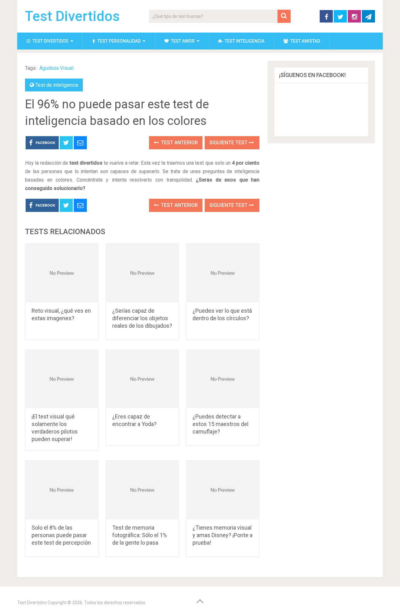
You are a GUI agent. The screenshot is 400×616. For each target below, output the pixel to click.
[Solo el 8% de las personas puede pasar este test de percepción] (61, 489)
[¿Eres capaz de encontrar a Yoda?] (142, 378)
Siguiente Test (229, 143)
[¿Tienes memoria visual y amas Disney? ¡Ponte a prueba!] (222, 489)
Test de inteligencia (56, 85)
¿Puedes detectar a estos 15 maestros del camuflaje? (220, 424)
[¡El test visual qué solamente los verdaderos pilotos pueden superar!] (61, 378)
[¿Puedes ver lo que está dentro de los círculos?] (222, 272)
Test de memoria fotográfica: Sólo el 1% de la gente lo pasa (139, 535)
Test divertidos (50, 41)
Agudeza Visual (56, 68)
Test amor (182, 41)
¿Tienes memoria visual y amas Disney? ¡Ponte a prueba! (222, 535)
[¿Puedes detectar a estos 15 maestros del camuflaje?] (222, 378)
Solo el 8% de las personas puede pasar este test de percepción (61, 535)
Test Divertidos (72, 16)
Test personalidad (119, 41)
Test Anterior (179, 143)
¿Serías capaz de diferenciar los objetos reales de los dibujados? (142, 318)
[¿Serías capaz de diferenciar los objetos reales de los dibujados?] (142, 272)
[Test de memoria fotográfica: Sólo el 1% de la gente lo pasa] (142, 489)
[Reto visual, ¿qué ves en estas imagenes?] (61, 272)
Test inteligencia (244, 41)
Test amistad (304, 41)
